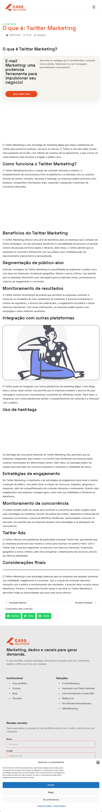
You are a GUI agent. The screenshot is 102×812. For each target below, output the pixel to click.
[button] (98, 762)
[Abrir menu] (94, 7)
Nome (9, 739)
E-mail (9, 751)
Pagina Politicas (59, 806)
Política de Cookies (44, 806)
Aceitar (51, 785)
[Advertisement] (51, 123)
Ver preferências (51, 799)
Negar (51, 792)
